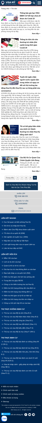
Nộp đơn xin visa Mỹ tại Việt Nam (16, 241)
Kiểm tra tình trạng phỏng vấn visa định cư (19, 288)
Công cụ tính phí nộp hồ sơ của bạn (17, 303)
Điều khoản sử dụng (10, 398)
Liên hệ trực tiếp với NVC (13, 248)
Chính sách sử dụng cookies (13, 394)
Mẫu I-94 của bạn (10, 258)
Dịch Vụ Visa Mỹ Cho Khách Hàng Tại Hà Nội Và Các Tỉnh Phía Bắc (21, 186)
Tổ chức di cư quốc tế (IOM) (14, 233)
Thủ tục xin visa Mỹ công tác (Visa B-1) (18, 320)
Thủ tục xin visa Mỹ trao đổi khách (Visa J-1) (20, 324)
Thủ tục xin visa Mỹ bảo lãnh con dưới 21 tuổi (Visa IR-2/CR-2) (19, 359)
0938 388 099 (23, 196)
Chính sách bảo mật (10, 390)
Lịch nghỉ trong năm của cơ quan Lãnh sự (19, 244)
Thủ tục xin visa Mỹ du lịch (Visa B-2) (17, 313)
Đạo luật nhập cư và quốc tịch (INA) (17, 273)
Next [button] (40, 186)
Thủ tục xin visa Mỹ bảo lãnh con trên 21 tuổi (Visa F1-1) (19, 372)
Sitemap (6, 401)
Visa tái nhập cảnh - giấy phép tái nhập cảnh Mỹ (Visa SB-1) (20, 365)
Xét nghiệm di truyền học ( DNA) (16, 237)
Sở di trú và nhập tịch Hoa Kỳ (15, 226)
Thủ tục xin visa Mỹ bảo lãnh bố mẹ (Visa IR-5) (21, 348)
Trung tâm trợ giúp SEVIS (13, 280)
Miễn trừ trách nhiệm (10, 386)
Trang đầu (10, 178)
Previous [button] (1, 186)
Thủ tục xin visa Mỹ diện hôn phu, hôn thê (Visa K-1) (20, 353)
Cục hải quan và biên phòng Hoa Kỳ (17, 222)
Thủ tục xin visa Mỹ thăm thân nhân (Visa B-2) (21, 317)
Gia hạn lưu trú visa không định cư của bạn (20, 269)
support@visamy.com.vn (22, 211)
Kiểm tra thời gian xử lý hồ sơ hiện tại (18, 295)
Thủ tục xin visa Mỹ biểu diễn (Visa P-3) (18, 328)
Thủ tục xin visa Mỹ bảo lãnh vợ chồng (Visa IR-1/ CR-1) (20, 343)
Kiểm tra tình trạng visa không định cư (18, 292)
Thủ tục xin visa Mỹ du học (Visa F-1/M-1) (19, 332)
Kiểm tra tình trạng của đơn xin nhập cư (18, 299)
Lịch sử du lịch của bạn (12, 262)
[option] (21, 186)
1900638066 (26, 3)
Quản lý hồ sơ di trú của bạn (14, 266)
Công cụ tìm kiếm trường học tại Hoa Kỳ (19, 284)
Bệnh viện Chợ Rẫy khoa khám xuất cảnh (19, 229)
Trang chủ (5, 8)
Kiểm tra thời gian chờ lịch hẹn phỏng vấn (19, 277)
